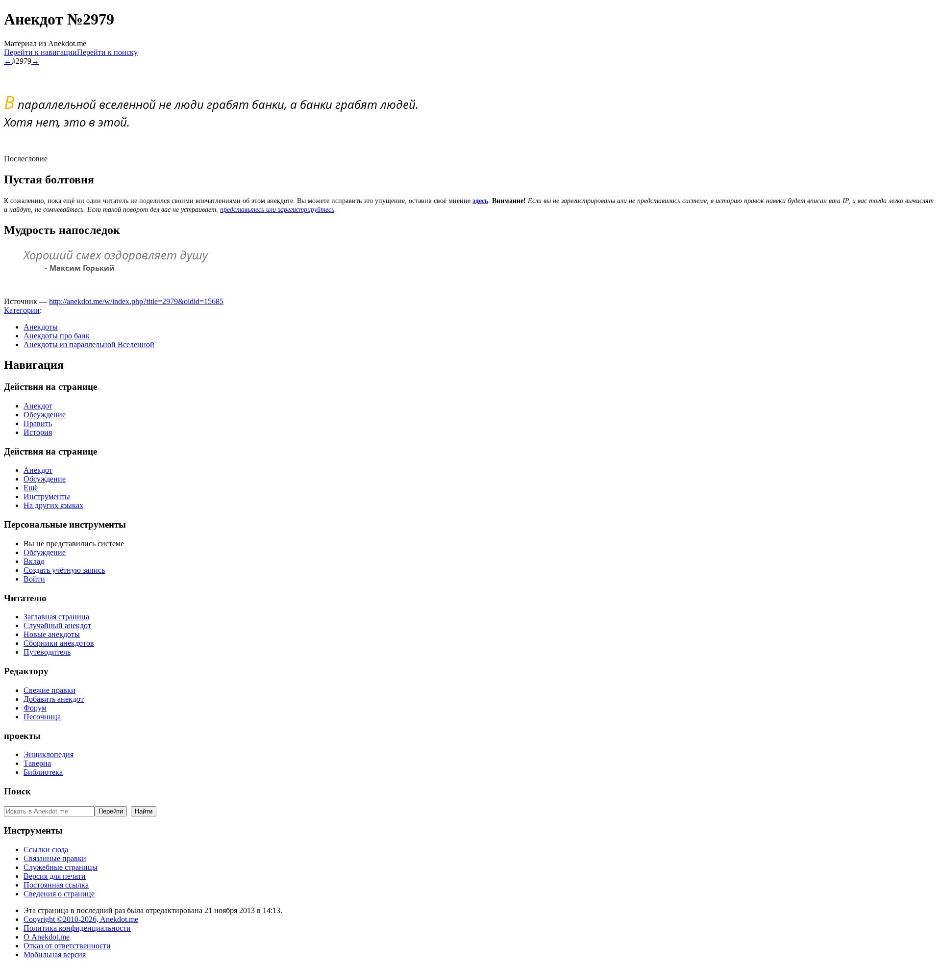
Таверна (37, 763)
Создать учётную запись (64, 570)
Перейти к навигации (40, 52)
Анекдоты (41, 327)
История (38, 432)
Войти (34, 579)
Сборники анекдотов (59, 643)
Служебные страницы (61, 867)
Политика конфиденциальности (77, 928)
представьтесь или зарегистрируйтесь (277, 209)
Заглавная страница (56, 616)
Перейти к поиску (107, 52)
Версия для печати (55, 876)
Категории (22, 310)
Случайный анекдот (57, 625)
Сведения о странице (59, 894)
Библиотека (43, 772)
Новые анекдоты (52, 634)
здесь (480, 200)
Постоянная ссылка (56, 885)
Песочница (42, 717)
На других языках (53, 505)
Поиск (17, 791)
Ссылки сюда (46, 849)
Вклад (34, 561)
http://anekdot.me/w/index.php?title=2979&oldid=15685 (136, 301)
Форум (35, 708)
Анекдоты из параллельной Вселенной (89, 344)
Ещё (31, 488)
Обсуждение (45, 414)
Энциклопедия (49, 754)
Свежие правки (49, 690)
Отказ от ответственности (67, 946)
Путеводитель (47, 652)
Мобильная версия (55, 954)
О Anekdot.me (47, 937)
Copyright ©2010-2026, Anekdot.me (81, 919)
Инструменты (47, 496)
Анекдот (38, 406)
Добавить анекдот (54, 699)
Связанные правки (55, 858)
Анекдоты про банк (57, 335)
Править (38, 423)
